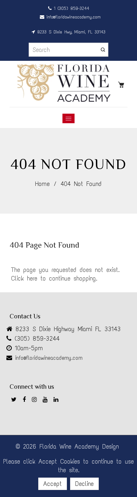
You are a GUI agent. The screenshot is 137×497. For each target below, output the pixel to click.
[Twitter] (15, 400)
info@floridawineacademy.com (72, 17)
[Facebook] (26, 400)
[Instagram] (36, 400)
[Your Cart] (122, 84)
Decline (84, 483)
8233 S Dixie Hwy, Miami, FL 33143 (70, 32)
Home (42, 184)
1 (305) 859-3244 (70, 8)
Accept (52, 483)
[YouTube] (46, 400)
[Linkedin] (57, 400)
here (32, 278)
